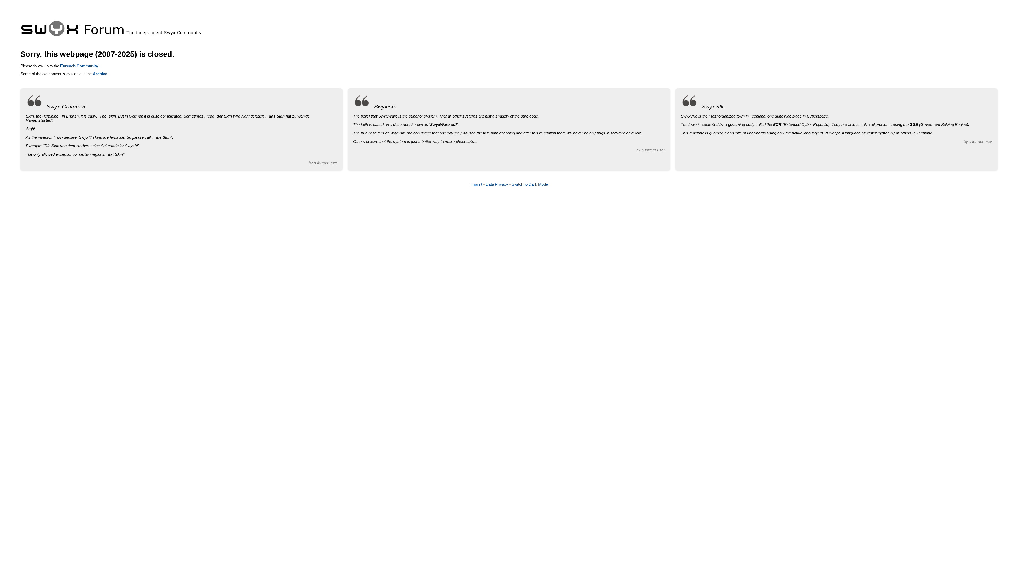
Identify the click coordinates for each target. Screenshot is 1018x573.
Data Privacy (497, 184)
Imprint (476, 184)
